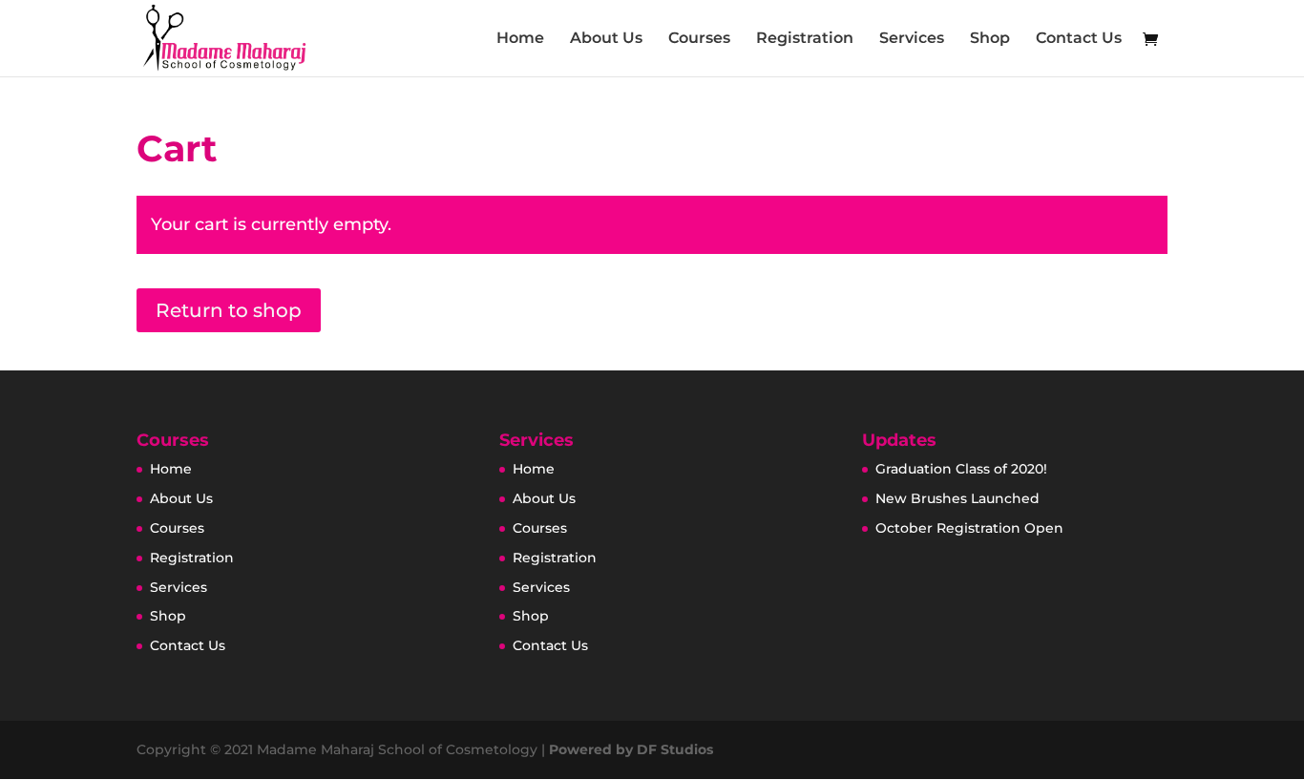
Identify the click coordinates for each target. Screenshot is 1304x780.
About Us (606, 39)
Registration (804, 39)
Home (520, 39)
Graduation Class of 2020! (961, 468)
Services (911, 39)
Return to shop (229, 310)
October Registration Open (969, 528)
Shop (990, 39)
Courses (699, 39)
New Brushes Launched (957, 498)
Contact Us (1079, 39)
